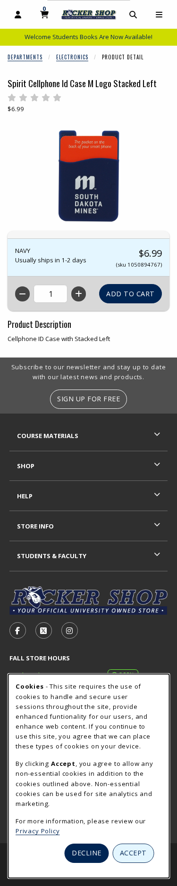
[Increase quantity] (78, 293)
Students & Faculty (51, 556)
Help (25, 496)
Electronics (72, 57)
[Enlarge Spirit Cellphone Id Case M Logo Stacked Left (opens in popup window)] (89, 176)
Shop (25, 466)
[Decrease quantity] (22, 293)
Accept (133, 852)
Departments (25, 57)
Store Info (35, 526)
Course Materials (47, 435)
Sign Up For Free (88, 398)
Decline (86, 852)
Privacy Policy (38, 831)
